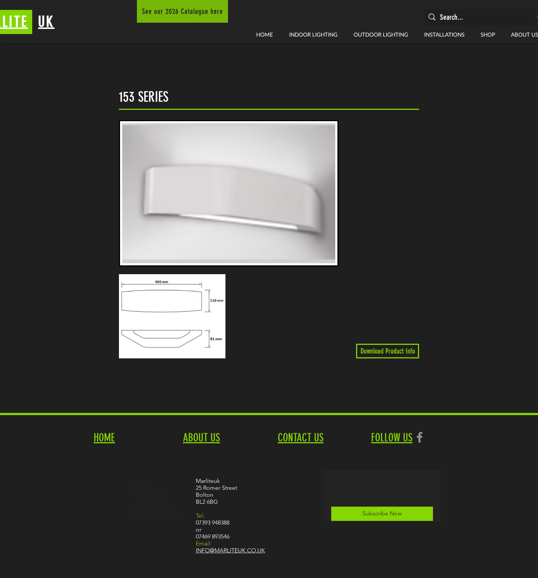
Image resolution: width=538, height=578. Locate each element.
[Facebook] (419, 437)
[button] (313, 34)
